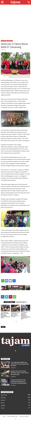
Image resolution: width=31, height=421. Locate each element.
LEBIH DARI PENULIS (21, 302)
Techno (2, 408)
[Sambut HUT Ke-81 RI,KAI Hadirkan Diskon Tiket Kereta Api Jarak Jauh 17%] (15, 308)
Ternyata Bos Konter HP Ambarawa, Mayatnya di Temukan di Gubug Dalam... (19, 381)
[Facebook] (15, 351)
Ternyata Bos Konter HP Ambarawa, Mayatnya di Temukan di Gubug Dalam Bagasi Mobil (25, 315)
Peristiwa (3, 397)
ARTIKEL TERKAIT (9, 302)
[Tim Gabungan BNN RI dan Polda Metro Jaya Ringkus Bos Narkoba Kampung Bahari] (5, 308)
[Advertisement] (15, 21)
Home (4, 416)
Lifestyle (3, 40)
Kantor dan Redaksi (24, 416)
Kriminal (3, 400)
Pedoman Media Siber (12, 416)
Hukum (2, 402)
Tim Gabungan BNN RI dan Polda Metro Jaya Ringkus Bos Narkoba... (20, 363)
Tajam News (9, 40)
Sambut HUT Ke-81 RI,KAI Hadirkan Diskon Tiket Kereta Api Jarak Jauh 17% (15, 314)
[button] (28, 2)
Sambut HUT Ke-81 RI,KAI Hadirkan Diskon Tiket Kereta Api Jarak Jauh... (20, 372)
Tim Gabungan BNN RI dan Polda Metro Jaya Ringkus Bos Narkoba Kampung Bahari (5, 315)
